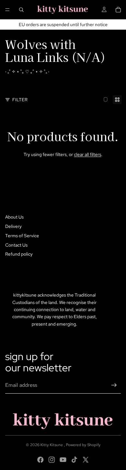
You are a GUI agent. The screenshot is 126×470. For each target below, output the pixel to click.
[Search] (21, 10)
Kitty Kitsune (52, 444)
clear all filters (87, 154)
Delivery (13, 226)
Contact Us (16, 245)
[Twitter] (85, 460)
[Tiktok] (74, 460)
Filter (19, 100)
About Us (14, 217)
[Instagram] (52, 460)
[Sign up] (114, 385)
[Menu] (7, 9)
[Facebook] (40, 460)
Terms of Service (22, 236)
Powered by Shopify (83, 444)
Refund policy (19, 254)
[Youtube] (63, 460)
